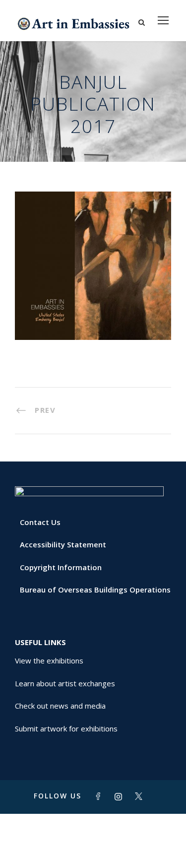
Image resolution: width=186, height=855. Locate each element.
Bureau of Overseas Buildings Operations (95, 589)
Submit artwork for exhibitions (66, 728)
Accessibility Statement (63, 544)
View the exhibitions (49, 660)
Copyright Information (61, 567)
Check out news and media (60, 706)
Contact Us (40, 522)
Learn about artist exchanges (65, 683)
